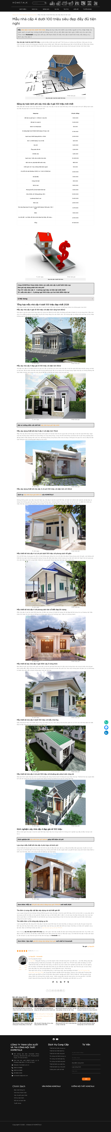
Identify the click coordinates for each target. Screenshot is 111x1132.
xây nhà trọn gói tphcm (38, 839)
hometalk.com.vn (24, 1065)
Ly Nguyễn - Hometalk (35, 956)
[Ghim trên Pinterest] (58, 990)
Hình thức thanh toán (20, 1092)
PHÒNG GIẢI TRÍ (89, 5)
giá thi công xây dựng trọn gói (44, 941)
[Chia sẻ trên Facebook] (47, 990)
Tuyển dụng (17, 1103)
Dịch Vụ (34, 9)
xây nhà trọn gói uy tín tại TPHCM (52, 927)
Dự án (57, 9)
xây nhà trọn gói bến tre (33, 494)
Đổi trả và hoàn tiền (20, 1100)
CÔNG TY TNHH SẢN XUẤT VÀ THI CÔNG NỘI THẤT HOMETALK (24, 1047)
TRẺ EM (83, 5)
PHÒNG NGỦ (65, 5)
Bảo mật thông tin (19, 1090)
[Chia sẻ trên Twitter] (52, 990)
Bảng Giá (46, 9)
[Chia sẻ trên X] (50, 990)
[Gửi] (45, 3)
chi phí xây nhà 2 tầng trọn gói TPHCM (46, 904)
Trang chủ (15, 14)
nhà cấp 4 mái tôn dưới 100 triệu (33, 30)
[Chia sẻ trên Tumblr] (63, 990)
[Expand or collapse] (92, 299)
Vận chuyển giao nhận (20, 1095)
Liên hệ (76, 9)
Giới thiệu (22, 9)
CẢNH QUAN (96, 5)
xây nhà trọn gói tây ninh (50, 425)
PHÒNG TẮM (71, 5)
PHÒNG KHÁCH (52, 5)
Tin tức (66, 9)
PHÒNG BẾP (58, 5)
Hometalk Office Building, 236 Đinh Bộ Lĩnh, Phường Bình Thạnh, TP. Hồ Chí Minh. (26, 1055)
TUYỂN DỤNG (87, 9)
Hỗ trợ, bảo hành (19, 1098)
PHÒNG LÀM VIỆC (77, 5)
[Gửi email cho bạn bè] (55, 990)
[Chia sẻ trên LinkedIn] (61, 990)
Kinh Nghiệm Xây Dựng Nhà (28, 14)
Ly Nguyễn (91, 946)
